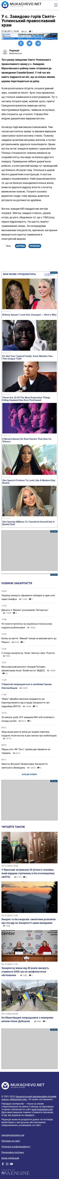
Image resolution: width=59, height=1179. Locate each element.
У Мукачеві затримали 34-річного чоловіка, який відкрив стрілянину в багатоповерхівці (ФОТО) (28, 873)
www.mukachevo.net (42, 1109)
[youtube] (11, 1164)
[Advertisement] (29, 550)
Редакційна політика (12, 1152)
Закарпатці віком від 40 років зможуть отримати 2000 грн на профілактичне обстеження (25, 971)
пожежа (35, 246)
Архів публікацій (10, 1158)
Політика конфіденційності (15, 1146)
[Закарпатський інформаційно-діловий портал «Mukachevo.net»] (21, 5)
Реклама (29, 36)
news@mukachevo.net (12, 1135)
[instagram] (7, 1164)
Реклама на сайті (10, 1141)
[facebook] (2, 1164)
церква (20, 246)
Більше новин (29, 774)
